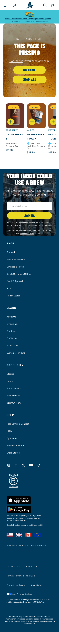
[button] (7, 5)
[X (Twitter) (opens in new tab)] (23, 465)
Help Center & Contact (18, 423)
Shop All (29, 80)
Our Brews (12, 331)
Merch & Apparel (15, 281)
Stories (10, 373)
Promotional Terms (16, 585)
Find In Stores (13, 295)
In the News (12, 345)
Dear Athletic (13, 395)
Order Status (13, 452)
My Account (12, 438)
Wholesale (12, 545)
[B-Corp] (13, 487)
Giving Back (12, 323)
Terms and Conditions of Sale (21, 575)
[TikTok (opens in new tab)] (39, 465)
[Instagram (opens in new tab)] (9, 465)
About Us (11, 316)
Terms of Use (13, 566)
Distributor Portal (38, 545)
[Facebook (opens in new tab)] (16, 465)
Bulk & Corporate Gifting (19, 273)
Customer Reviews (16, 352)
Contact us (16, 61)
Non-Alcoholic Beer (16, 259)
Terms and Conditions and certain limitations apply (29, 21)
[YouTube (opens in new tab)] (31, 465)
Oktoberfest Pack (35, 136)
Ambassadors (14, 388)
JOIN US (29, 215)
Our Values (12, 338)
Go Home (29, 70)
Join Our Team (14, 402)
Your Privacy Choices (22, 594)
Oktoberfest (14, 136)
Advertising (36, 585)
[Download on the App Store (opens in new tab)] (29, 501)
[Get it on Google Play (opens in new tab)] (29, 510)
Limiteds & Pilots (15, 266)
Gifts (9, 288)
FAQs (9, 431)
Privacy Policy (32, 566)
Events (10, 381)
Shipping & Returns (16, 445)
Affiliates (23, 545)
